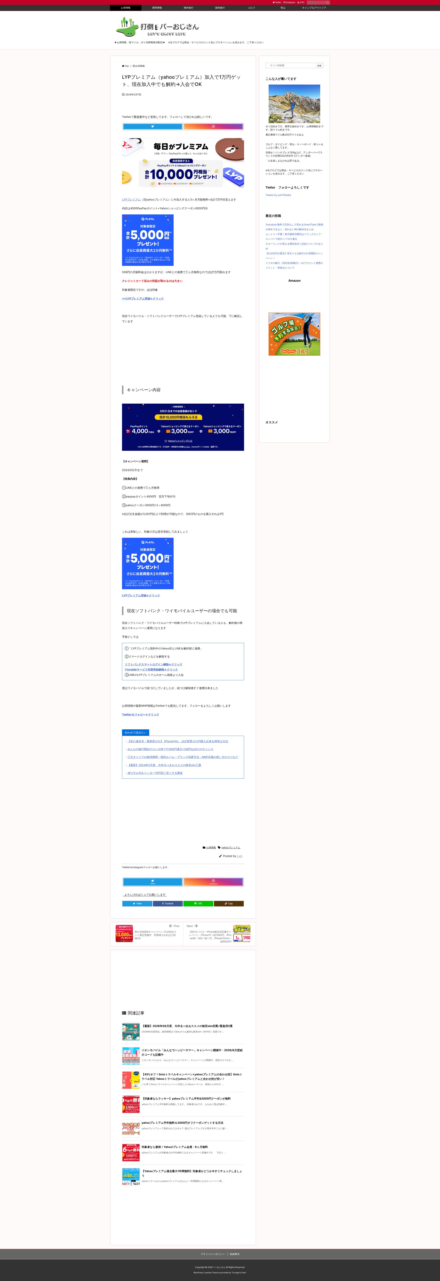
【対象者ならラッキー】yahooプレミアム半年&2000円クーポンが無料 (186, 1098)
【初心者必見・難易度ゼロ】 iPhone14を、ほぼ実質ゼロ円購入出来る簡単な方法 (178, 741)
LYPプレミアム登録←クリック (141, 595)
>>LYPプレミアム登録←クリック (143, 298)
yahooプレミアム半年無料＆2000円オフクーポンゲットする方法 (182, 1122)
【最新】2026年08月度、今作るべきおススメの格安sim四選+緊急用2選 (187, 1026)
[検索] (327, 3)
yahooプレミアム (230, 847)
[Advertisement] (183, 351)
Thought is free (238, 1272)
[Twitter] (153, 126)
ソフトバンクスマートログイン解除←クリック (153, 664)
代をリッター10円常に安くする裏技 (155, 773)
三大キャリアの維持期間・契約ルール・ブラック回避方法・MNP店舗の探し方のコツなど (183, 757)
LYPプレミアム (131, 199)
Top (127, 65)
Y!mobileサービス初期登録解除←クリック (151, 669)
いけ (239, 856)
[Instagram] (213, 126)
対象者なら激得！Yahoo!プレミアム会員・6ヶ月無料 (175, 1147)
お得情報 (140, 65)
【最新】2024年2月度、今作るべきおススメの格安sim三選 (164, 765)
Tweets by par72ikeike (278, 194)
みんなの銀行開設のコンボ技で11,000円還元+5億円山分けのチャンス (170, 749)
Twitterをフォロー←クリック (140, 714)
